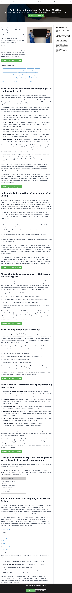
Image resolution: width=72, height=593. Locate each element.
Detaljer (48, 588)
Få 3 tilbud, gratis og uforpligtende (36, 15)
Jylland (45, 2)
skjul (16, 65)
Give (4, 543)
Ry (3, 540)
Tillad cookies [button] (30, 590)
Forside (40, 2)
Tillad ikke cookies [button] (40, 590)
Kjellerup (5, 549)
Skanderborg (6, 529)
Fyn (50, 2)
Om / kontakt (62, 2)
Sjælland (54, 2)
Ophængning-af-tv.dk (8, 2)
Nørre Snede (6, 546)
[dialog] (36, 588)
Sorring (5, 538)
